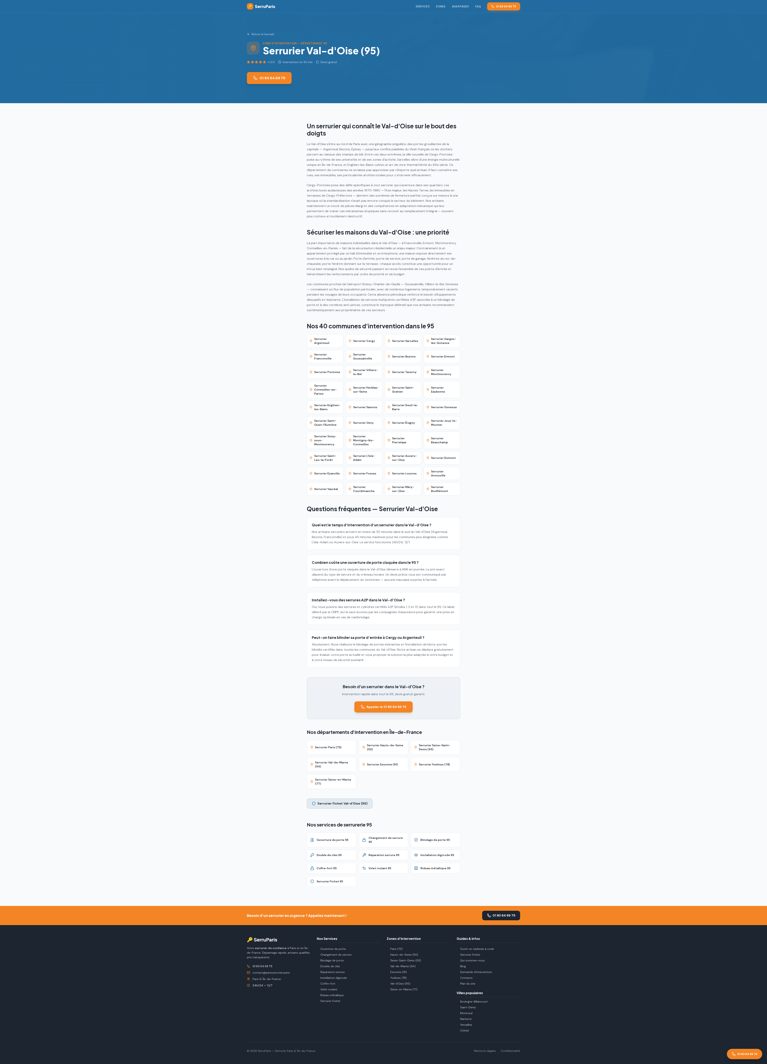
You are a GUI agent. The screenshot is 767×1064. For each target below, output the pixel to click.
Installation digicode (333, 978)
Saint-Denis (468, 1007)
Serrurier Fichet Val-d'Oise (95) (342, 803)
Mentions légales (485, 1051)
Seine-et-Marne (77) (403, 989)
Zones (440, 6)
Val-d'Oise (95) (400, 983)
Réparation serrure (332, 972)
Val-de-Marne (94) (403, 966)
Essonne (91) (398, 972)
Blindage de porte (332, 960)
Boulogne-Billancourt (474, 1001)
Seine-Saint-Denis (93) (405, 960)
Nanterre (466, 1019)
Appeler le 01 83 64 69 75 (386, 707)
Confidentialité (510, 1051)
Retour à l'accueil (263, 34)
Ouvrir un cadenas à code (477, 949)
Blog (463, 966)
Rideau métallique (332, 995)
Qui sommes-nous (472, 960)
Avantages (460, 6)
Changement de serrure (336, 954)
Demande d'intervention (476, 972)
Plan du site (467, 983)
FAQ (478, 6)
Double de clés (330, 966)
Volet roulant (328, 989)
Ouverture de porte (333, 949)
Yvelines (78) (398, 978)
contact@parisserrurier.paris (271, 972)
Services (422, 6)
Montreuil (466, 1013)
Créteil (464, 1030)
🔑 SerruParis (262, 939)
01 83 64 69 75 (506, 6)
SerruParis (261, 6)
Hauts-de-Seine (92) (404, 954)
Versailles (466, 1024)
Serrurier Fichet (330, 1001)
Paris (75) (396, 949)
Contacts (466, 978)
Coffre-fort (327, 983)
